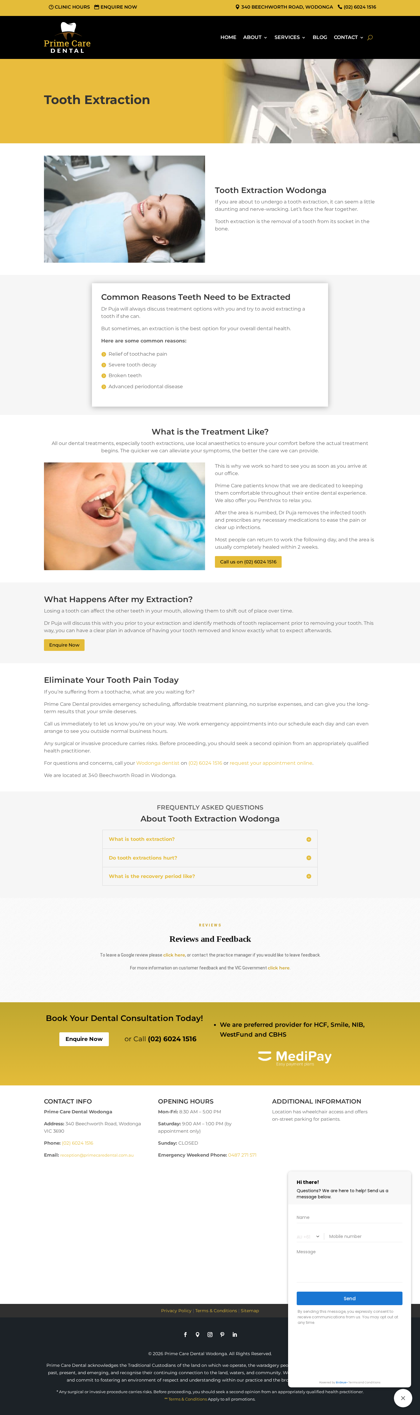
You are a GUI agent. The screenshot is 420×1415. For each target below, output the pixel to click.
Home (228, 37)
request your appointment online (271, 763)
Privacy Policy (176, 1310)
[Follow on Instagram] (210, 1335)
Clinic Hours (72, 7)
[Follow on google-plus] (198, 1335)
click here (174, 955)
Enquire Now (119, 7)
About (252, 37)
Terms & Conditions (216, 1310)
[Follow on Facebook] (185, 1335)
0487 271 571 (242, 1155)
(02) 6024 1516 (205, 763)
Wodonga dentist (158, 763)
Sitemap (250, 1310)
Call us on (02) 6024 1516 (248, 562)
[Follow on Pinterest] (222, 1335)
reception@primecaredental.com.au (97, 1155)
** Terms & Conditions (185, 1399)
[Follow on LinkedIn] (235, 1335)
